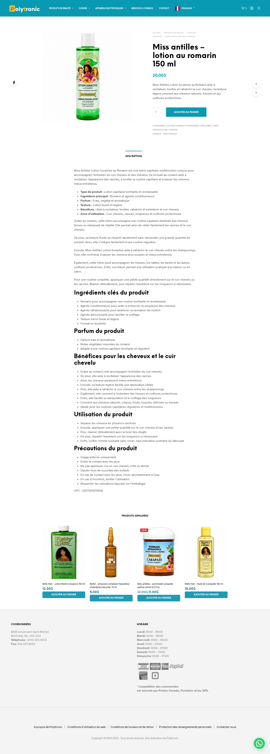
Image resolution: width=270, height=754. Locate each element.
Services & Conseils (142, 8)
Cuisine (83, 8)
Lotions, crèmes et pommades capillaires (189, 126)
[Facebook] (13, 82)
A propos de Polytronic (48, 726)
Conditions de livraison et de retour (132, 726)
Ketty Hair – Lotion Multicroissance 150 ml (63, 583)
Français (186, 8)
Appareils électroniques (109, 8)
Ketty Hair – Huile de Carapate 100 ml (204, 583)
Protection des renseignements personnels (185, 726)
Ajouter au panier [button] (63, 594)
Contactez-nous (226, 726)
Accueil (157, 33)
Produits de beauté (60, 8)
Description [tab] (133, 156)
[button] (244, 8)
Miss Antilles (170, 134)
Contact (164, 8)
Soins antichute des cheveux (180, 37)
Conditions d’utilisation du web (86, 726)
